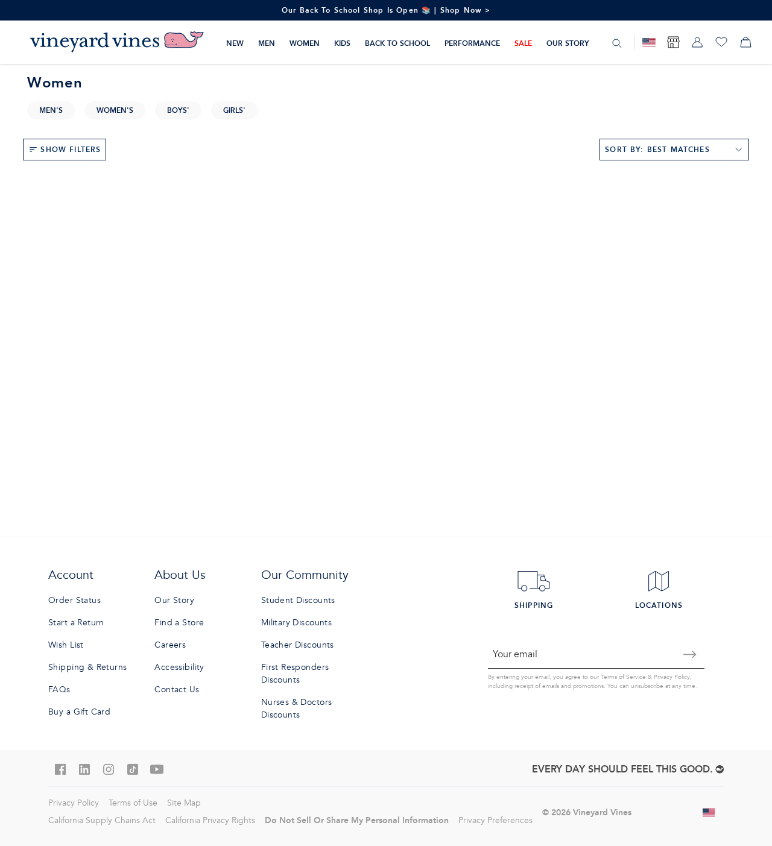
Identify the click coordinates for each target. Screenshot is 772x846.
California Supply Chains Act (102, 820)
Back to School (397, 43)
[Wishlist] (721, 42)
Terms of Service (623, 677)
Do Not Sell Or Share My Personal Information (357, 820)
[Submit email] (690, 654)
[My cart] (745, 42)
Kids (342, 43)
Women (305, 43)
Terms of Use (133, 803)
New (235, 43)
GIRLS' (234, 110)
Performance (472, 43)
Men (266, 43)
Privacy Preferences (495, 820)
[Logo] (117, 42)
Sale (523, 43)
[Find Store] (673, 42)
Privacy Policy (671, 677)
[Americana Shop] (649, 42)
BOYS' (178, 110)
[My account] (697, 42)
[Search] (617, 43)
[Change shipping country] (709, 812)
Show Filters (70, 149)
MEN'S (51, 110)
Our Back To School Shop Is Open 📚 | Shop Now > (386, 10)
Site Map (184, 803)
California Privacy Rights (210, 820)
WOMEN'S (114, 110)
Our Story (567, 43)
